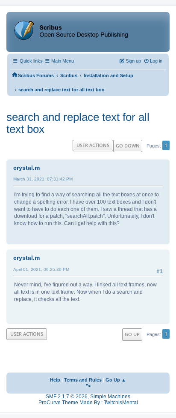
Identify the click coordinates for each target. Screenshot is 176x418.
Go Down (128, 145)
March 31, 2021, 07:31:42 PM (43, 179)
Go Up (132, 334)
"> (88, 385)
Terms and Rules (83, 379)
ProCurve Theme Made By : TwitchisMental (88, 403)
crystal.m (26, 167)
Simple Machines (110, 397)
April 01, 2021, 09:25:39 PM (41, 269)
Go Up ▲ (116, 379)
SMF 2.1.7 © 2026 (67, 397)
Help (55, 379)
